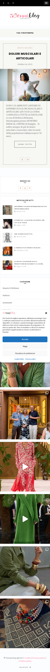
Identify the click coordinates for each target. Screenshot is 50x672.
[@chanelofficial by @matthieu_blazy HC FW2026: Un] (25, 467)
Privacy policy (30, 359)
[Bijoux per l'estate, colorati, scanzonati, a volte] (25, 623)
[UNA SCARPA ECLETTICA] (8, 237)
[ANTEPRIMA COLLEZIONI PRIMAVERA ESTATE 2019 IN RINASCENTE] (8, 210)
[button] (46, 313)
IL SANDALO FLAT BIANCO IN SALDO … (28, 248)
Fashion (6, 295)
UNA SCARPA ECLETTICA (23, 234)
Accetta (25, 339)
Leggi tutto (25, 144)
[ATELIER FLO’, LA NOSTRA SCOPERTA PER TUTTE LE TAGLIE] (8, 224)
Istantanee (7, 303)
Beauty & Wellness (25, 48)
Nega (25, 346)
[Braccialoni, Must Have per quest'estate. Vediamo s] (25, 571)
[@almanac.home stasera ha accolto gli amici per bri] (25, 414)
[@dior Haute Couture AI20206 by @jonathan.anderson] (25, 519)
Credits (27, 658)
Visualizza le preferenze (25, 353)
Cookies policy (25, 661)
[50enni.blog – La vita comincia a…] (25, 14)
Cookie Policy (19, 359)
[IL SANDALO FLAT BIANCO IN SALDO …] (8, 251)
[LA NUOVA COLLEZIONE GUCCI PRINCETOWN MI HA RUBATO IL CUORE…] (8, 265)
